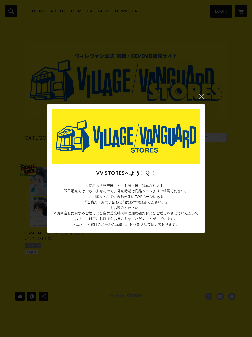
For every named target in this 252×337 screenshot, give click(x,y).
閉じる (201, 96)
